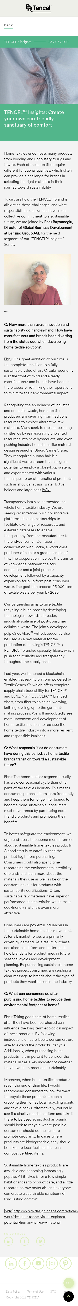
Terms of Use (35, 1291)
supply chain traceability (24, 691)
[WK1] (46, 490)
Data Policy (13, 1291)
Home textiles (15, 154)
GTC (53, 1291)
